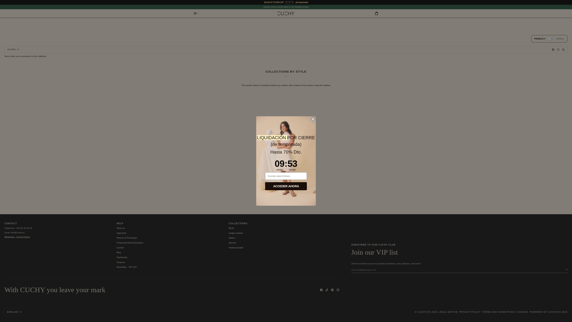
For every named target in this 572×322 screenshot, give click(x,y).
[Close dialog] (313, 119)
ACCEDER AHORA (286, 186)
